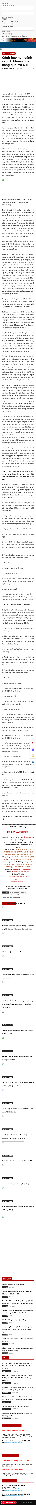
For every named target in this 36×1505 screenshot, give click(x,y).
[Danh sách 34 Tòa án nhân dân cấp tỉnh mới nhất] (18, 1149)
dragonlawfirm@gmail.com (20, 871)
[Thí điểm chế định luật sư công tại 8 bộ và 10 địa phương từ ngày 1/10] (18, 1044)
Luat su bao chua (9, 68)
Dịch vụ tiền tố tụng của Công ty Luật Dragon (16, 1184)
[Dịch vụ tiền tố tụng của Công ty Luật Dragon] (18, 1171)
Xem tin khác (21, 903)
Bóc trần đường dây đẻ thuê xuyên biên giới (16, 1406)
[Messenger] (33, 750)
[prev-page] (2, 1214)
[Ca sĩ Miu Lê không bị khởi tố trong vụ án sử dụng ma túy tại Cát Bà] (18, 1018)
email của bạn (6, 31)
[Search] (33, 45)
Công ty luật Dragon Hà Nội (18, 892)
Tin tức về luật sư (8, 920)
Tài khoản (5, 11)
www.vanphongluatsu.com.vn (18, 876)
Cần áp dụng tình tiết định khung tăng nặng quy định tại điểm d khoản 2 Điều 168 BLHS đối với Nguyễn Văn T (17, 1329)
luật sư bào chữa (7, 895)
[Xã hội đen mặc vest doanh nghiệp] (18, 939)
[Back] (2, 1)
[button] (3, 45)
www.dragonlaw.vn (18, 884)
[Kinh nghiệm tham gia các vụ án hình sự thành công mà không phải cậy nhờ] (18, 1194)
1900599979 (10, 1502)
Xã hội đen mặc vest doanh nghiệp (12, 952)
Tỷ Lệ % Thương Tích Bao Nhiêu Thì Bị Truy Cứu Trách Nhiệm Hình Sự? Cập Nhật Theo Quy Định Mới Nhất (17, 1365)
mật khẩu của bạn (7, 17)
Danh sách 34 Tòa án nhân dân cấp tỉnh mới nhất (17, 1161)
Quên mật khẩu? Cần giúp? (10, 22)
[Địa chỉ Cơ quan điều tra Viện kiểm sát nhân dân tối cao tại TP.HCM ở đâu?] (18, 1096)
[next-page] (3, 1214)
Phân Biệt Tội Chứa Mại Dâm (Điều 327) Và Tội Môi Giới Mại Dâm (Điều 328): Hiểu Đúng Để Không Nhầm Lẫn (17, 1377)
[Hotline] (33, 744)
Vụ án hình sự (6, 1371)
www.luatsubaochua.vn (18, 881)
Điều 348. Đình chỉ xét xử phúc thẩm (13, 1284)
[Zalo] (33, 761)
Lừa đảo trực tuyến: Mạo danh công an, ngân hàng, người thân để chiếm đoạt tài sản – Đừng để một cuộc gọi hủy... (18, 1004)
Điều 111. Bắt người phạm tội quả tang (14, 1320)
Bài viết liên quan (9, 903)
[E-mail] (33, 756)
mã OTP (17, 895)
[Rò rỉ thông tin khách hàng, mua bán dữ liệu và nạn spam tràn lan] (18, 962)
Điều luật (5, 1287)
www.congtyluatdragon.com (18, 879)
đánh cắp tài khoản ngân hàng (11, 897)
